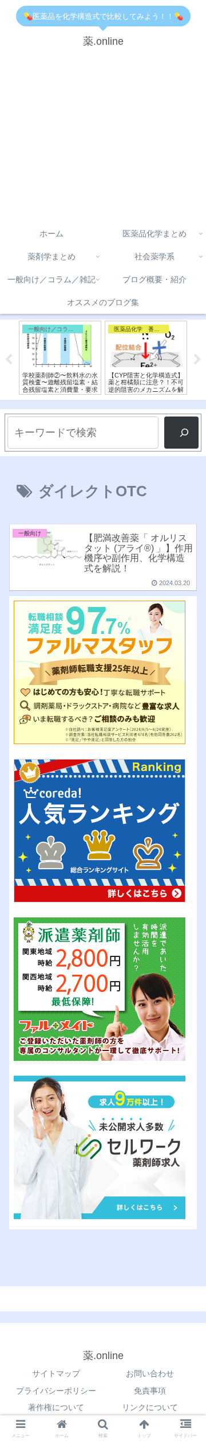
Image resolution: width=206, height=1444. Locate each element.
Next (197, 359)
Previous (8, 359)
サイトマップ (56, 1373)
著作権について (56, 1407)
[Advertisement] (103, 139)
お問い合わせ (150, 1373)
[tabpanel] (60, 358)
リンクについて (150, 1407)
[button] (184, 1006)
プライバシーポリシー (56, 1390)
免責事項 (150, 1390)
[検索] (181, 433)
